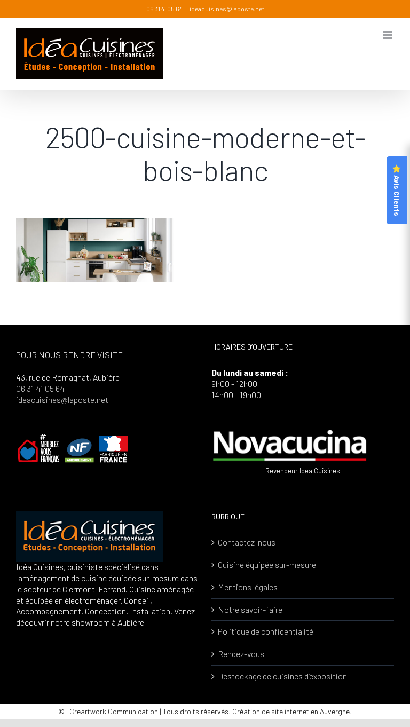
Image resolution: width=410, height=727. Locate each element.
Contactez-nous (246, 542)
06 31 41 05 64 (164, 8)
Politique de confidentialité (265, 631)
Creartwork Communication (114, 711)
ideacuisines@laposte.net (227, 8)
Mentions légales (248, 587)
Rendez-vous (241, 654)
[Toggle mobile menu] (388, 35)
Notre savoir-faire (250, 609)
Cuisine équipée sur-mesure (267, 564)
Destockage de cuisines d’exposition (282, 676)
